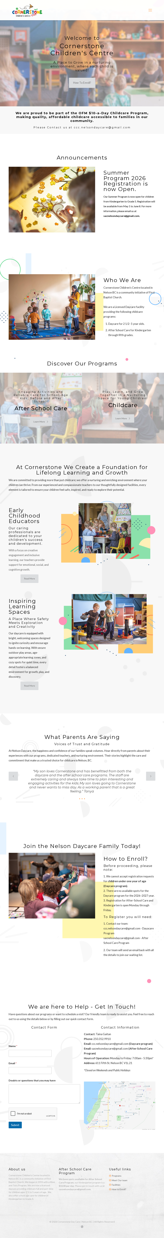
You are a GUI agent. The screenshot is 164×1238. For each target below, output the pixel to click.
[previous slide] (13, 776)
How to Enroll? (119, 1189)
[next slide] (150, 776)
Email (13, 1063)
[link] (119, 1106)
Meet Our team (119, 1180)
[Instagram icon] (82, 1226)
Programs (116, 1175)
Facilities (116, 1184)
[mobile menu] (150, 10)
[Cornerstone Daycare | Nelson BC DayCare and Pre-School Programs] (27, 10)
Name (13, 1045)
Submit (15, 1125)
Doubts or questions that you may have (32, 1080)
